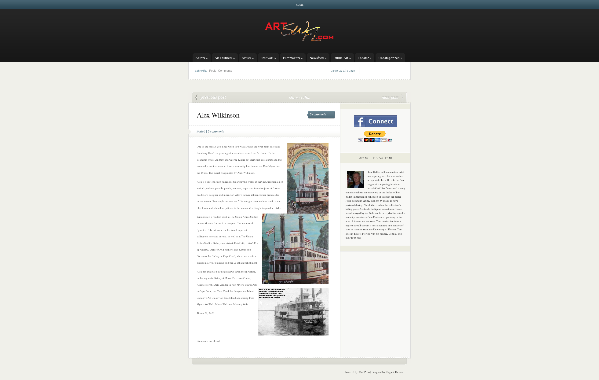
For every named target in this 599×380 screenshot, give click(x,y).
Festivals (268, 57)
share (294, 97)
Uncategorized (390, 57)
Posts (212, 70)
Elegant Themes (394, 372)
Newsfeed (318, 57)
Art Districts (225, 57)
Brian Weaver (393, 98)
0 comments (318, 114)
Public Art (342, 57)
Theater (365, 57)
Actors (201, 57)
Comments (225, 70)
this (305, 97)
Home (299, 4)
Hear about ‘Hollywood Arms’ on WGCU (210, 98)
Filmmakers (293, 57)
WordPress (364, 372)
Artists (248, 57)
